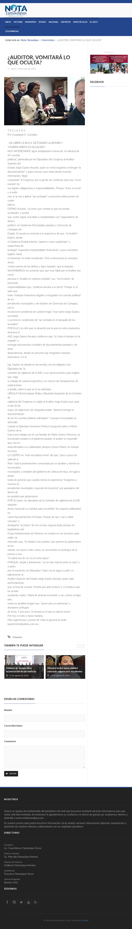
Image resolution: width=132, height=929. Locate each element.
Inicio (8, 22)
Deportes (66, 22)
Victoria (18, 22)
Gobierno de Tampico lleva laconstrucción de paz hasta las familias (21, 671)
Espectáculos (80, 22)
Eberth (85, 920)
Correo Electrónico (13, 726)
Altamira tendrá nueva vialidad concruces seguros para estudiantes (64, 670)
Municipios (30, 22)
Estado (42, 22)
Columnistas (12, 31)
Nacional (53, 22)
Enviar (12, 774)
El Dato (94, 22)
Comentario (10, 741)
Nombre (8, 710)
